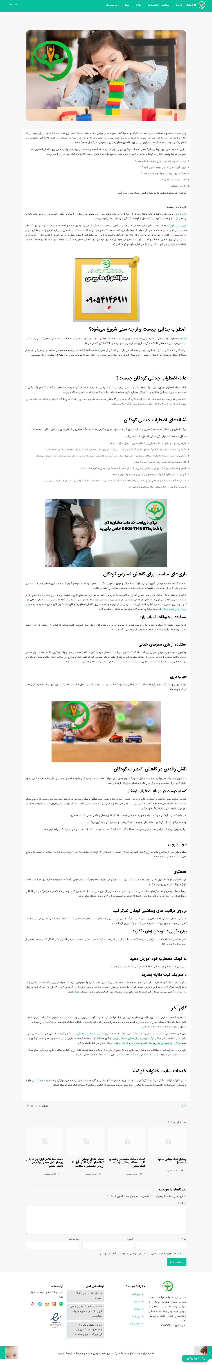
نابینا (151, 1043)
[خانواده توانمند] (202, 5)
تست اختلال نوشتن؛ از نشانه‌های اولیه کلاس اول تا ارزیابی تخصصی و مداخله (88, 1162)
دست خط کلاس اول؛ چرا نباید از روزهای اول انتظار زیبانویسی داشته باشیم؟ (45, 1162)
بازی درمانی (180, 214)
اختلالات (182, 339)
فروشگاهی (37, 1080)
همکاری (125, 5)
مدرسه (94, 350)
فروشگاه (189, 5)
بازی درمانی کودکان (177, 225)
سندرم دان (135, 1043)
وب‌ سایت (74, 1239)
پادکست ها (153, 5)
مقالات (138, 5)
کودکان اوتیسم (173, 1043)
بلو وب (61, 1353)
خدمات (179, 5)
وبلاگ (137, 1309)
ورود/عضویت (112, 5)
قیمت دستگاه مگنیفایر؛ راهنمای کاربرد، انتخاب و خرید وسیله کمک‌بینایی (127, 1162)
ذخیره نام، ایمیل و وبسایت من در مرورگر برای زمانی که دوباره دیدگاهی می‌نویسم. (141, 1254)
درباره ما (136, 1316)
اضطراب (92, 1034)
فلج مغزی (159, 1043)
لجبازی (101, 1034)
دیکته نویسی (147, 1038)
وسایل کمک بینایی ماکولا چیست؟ (172, 1161)
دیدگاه (182, 1203)
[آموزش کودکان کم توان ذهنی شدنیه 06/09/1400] (2, 1352)
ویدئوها (165, 5)
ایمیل (129, 1239)
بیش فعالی (133, 1038)
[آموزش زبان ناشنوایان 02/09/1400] (209, 1352)
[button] (195, 1358)
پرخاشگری (81, 1034)
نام (184, 1239)
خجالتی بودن (119, 1038)
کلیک (77, 992)
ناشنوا (145, 1043)
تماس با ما (134, 1324)
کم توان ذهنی (121, 1043)
